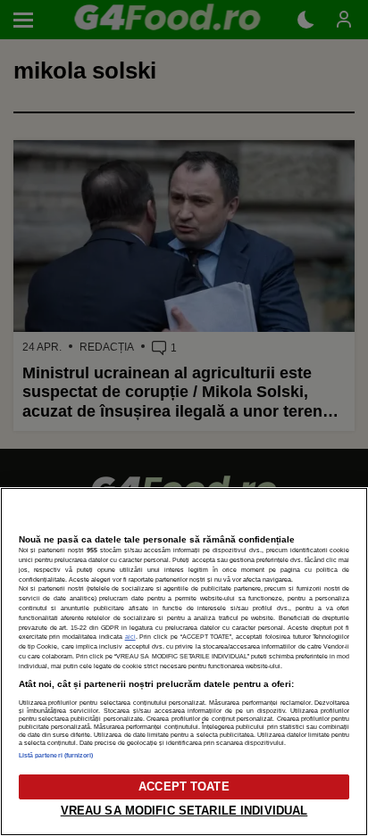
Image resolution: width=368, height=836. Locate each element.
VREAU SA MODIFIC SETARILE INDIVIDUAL (184, 810)
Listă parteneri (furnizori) (56, 755)
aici (130, 637)
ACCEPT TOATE (184, 786)
